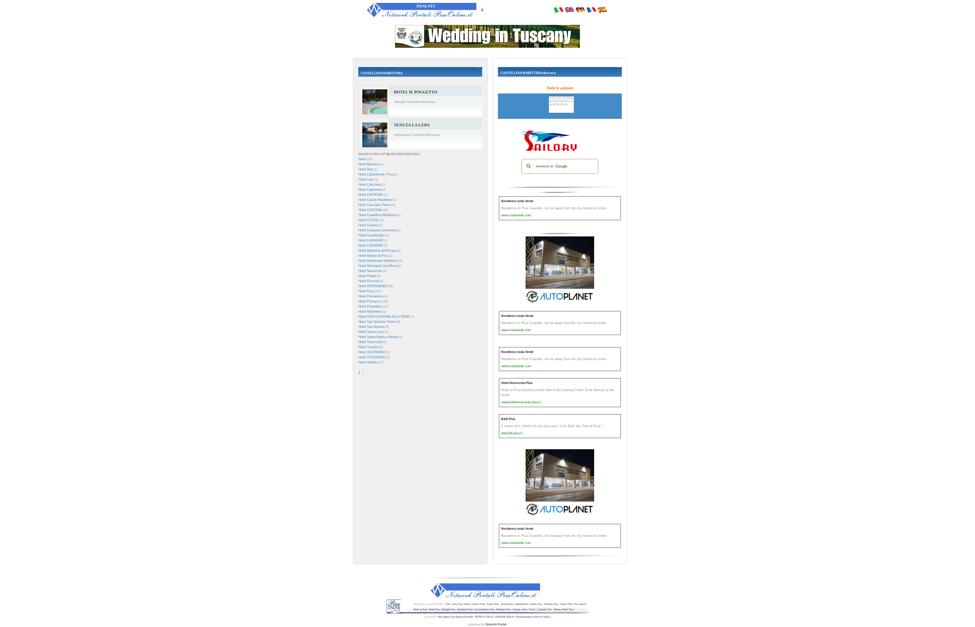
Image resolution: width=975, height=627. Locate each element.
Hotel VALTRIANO (371, 352)
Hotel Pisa (365, 291)
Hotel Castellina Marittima (377, 215)
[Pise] (591, 9)
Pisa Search (580, 604)
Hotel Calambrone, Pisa (375, 174)
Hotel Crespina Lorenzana (377, 230)
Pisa (448, 604)
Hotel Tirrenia (368, 347)
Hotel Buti (365, 169)
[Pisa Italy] (569, 9)
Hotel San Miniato (371, 327)
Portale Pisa (507, 604)
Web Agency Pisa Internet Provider (455, 616)
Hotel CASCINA (370, 210)
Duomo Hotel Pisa (563, 609)
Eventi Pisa (493, 604)
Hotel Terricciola (370, 342)
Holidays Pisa (503, 609)
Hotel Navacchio (370, 271)
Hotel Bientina (368, 164)
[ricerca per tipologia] (561, 98)
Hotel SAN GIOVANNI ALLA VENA (384, 316)
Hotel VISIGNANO (371, 357)
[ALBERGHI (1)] (561, 104)
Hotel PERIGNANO (372, 286)
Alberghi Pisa (448, 609)
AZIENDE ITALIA (504, 616)
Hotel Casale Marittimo (375, 200)
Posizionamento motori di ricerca (533, 616)
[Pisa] (559, 9)
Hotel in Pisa (420, 609)
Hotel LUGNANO (370, 245)
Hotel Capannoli (369, 189)
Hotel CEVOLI (368, 220)
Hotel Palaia (367, 276)
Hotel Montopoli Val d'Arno (377, 266)
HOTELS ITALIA (484, 616)
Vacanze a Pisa (519, 609)
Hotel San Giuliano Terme (377, 322)
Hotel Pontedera (370, 306)
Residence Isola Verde (517, 201)
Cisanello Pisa (544, 609)
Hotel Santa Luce (371, 332)
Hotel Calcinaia (369, 184)
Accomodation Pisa (484, 609)
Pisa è (532, 609)
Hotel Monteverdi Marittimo (378, 261)
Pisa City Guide (461, 604)
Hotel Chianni (368, 225)
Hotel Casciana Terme (374, 205)
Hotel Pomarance (371, 296)
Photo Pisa (536, 604)
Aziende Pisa (521, 604)
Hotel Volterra (368, 362)
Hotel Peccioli (368, 281)
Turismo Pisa (551, 604)
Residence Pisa (465, 609)
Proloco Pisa (478, 604)
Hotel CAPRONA (370, 195)
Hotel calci (366, 179)
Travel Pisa (566, 604)
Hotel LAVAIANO (370, 240)
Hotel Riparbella (369, 311)
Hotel (362, 159)
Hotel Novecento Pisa (516, 383)
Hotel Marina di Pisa (373, 256)
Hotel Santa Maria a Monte (378, 337)
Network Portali (496, 624)
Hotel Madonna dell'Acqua (377, 250)
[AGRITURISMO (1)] (561, 101)
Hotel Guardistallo (371, 235)
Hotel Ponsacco (370, 301)
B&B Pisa (508, 419)
